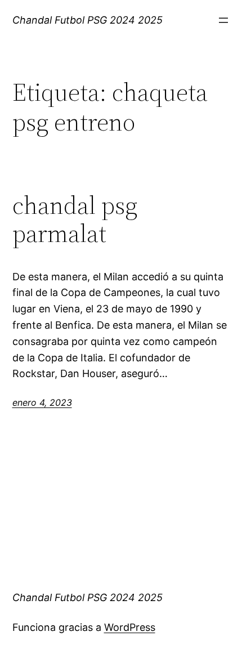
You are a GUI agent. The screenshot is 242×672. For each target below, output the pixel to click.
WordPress (129, 627)
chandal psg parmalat (74, 219)
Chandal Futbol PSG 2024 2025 (87, 20)
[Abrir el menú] (223, 20)
